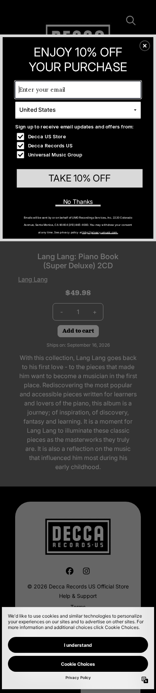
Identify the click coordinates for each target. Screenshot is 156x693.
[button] (144, 45)
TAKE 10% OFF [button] (79, 178)
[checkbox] (79, 136)
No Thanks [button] (78, 201)
